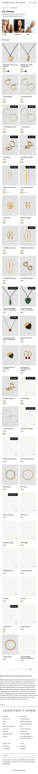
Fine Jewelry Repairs (25, 724)
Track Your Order (24, 719)
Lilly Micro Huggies (8, 398)
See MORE (2, 704)
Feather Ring (6, 217)
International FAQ (7, 734)
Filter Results (5, 39)
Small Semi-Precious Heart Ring (9, 368)
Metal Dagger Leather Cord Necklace (27, 65)
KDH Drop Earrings (8, 514)
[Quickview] (16, 60)
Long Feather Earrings (27, 187)
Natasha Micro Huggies (27, 278)
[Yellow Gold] (4, 101)
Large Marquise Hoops (9, 278)
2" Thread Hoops (25, 126)
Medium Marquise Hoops (27, 247)
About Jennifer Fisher (8, 726)
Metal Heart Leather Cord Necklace (10, 65)
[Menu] (35, 2)
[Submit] (32, 755)
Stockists (5, 731)
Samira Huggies (25, 398)
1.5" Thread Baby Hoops (9, 126)
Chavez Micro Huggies (27, 428)
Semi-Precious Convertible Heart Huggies (25, 369)
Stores (4, 721)
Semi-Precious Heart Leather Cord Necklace (27, 309)
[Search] (29, 3)
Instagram (23, 748)
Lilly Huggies (6, 157)
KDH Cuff (23, 598)
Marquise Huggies (26, 217)
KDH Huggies (24, 542)
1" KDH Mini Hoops (8, 570)
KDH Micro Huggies (8, 542)
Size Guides (6, 746)
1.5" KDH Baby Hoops (26, 570)
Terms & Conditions (25, 729)
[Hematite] (8, 71)
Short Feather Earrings (9, 187)
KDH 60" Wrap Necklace (10, 459)
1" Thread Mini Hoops (26, 96)
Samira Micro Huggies (27, 157)
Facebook (23, 746)
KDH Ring (5, 598)
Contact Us (6, 719)
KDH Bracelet (7, 486)
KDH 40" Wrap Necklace (27, 459)
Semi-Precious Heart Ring (26, 338)
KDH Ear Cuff (24, 514)
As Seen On (6, 729)
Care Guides (6, 748)
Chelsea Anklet (7, 656)
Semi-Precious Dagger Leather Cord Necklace (9, 309)
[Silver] (6, 71)
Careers (5, 736)
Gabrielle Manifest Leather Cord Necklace (27, 657)
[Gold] (4, 71)
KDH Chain (24, 486)
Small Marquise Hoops (9, 247)
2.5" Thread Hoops (8, 428)
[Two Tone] (8, 192)
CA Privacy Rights (25, 734)
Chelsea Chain (7, 626)
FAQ (4, 724)
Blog (21, 726)
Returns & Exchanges (26, 721)
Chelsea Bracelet (25, 626)
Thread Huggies (7, 96)
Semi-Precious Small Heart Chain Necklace (9, 338)
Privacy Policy (24, 731)
